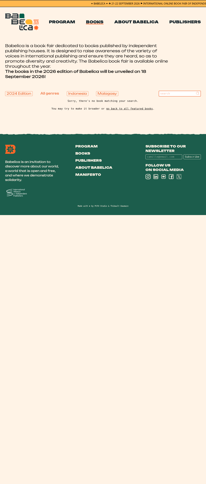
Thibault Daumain (119, 206)
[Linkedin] (155, 176)
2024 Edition (19, 94)
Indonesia (77, 94)
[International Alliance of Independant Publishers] (32, 192)
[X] (179, 176)
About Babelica (136, 21)
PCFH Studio (101, 206)
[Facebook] (171, 176)
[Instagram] (148, 176)
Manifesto (88, 175)
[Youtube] (163, 176)
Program (62, 21)
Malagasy (107, 94)
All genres (49, 93)
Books (94, 21)
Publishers (185, 21)
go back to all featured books (129, 108)
